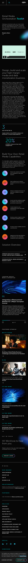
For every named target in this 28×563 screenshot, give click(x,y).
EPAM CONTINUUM (6, 472)
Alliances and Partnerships (17, 496)
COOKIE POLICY (6, 516)
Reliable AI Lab (6, 480)
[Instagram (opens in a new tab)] (10, 544)
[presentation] (3, 322)
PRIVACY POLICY (6, 511)
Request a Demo (6, 33)
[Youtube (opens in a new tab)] (14, 544)
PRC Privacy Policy (7, 514)
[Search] (9, 2)
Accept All (21, 560)
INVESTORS (4, 506)
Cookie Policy (23, 556)
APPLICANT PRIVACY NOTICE (9, 519)
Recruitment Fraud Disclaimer (10, 526)
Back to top (6, 465)
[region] (14, 557)
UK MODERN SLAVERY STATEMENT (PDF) (11, 524)
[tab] (14, 254)
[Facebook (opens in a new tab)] (6, 544)
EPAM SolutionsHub (19, 488)
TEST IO (4, 477)
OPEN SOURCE (5, 508)
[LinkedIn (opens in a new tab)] (2, 544)
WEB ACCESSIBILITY (7, 521)
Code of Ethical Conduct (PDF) (10, 529)
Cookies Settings (7, 560)
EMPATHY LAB (5, 475)
